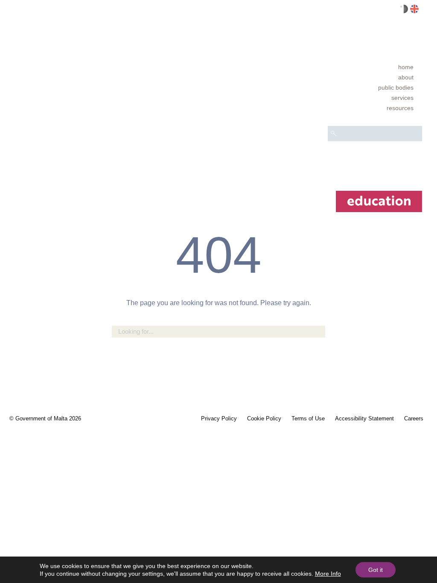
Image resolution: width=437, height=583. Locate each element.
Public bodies (396, 87)
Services (402, 97)
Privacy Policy (219, 418)
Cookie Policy (264, 418)
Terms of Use (308, 418)
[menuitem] (375, 67)
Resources (400, 108)
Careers (413, 418)
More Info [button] (328, 573)
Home (406, 67)
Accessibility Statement (364, 418)
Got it (375, 569)
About (406, 77)
